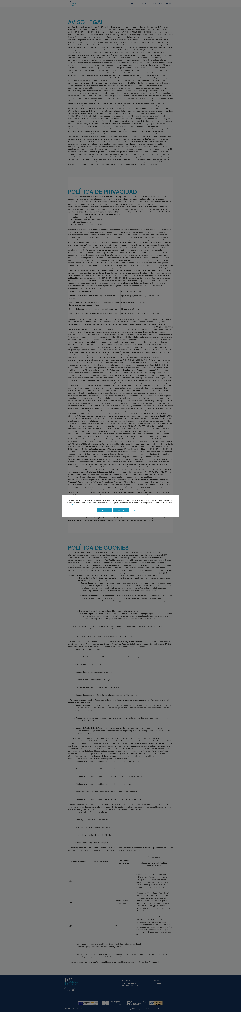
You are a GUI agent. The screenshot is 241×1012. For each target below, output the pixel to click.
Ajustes (75, 505)
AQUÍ (86, 503)
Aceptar (104, 510)
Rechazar (121, 510)
